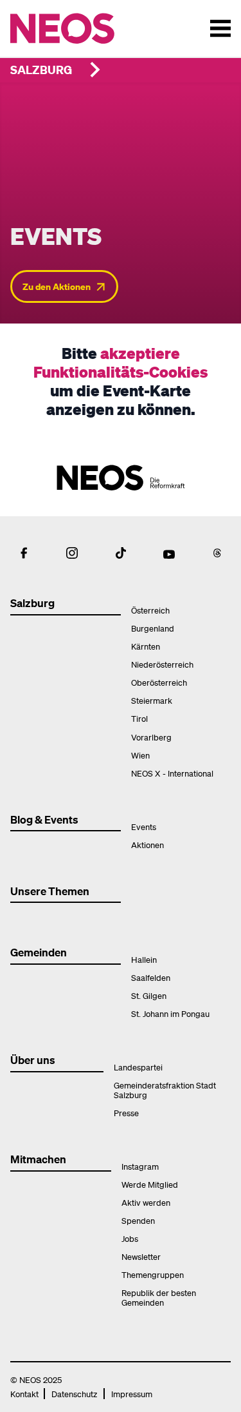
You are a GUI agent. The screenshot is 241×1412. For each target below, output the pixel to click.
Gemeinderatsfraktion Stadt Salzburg (165, 1089)
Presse (126, 1112)
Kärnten (145, 646)
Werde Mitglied (149, 1184)
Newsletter (141, 1256)
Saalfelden (150, 977)
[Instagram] (72, 553)
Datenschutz (74, 1393)
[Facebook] (24, 553)
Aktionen (147, 844)
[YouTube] (169, 553)
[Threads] (217, 553)
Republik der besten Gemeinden (158, 1297)
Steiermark (151, 700)
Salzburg (41, 69)
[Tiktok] (121, 553)
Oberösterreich (159, 682)
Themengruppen (152, 1274)
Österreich (150, 609)
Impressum (131, 1393)
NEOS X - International (172, 773)
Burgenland (152, 628)
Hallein (144, 959)
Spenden (138, 1220)
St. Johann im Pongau (170, 1013)
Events (143, 826)
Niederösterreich (162, 664)
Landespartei (138, 1066)
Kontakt (24, 1393)
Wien (140, 755)
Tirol (139, 718)
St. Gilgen (148, 995)
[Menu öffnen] (220, 28)
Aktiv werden (145, 1202)
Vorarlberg (151, 736)
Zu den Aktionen (56, 286)
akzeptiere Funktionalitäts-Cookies (120, 362)
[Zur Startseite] (89, 28)
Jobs (129, 1238)
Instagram (140, 1166)
